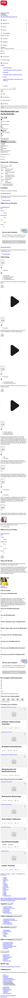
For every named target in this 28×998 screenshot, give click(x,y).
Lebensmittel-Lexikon (8, 943)
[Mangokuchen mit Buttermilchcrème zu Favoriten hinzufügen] (24, 756)
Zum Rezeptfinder (6, 200)
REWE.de (3, 873)
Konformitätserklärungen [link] (8, 983)
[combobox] (7, 89)
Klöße (13, 873)
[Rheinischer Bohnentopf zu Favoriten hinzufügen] (24, 784)
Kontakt (5, 936)
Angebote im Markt (7, 906)
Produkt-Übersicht (7, 922)
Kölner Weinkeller (7, 960)
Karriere (5, 932)
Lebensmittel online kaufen (9, 919)
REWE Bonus (6, 909)
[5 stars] (22, 699)
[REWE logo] (3, 65)
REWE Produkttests (7, 912)
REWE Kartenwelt (7, 957)
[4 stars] (17, 699)
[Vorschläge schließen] (2, 91)
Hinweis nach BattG (7, 980)
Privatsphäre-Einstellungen (9, 979)
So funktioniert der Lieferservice (10, 920)
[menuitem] (14, 20)
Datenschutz (6, 975)
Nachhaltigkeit (6, 930)
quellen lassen (19, 331)
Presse (4, 935)
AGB (4, 974)
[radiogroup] (14, 699)
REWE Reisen (6, 954)
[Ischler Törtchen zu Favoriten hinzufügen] (24, 853)
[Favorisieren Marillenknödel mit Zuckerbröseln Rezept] (5, 118)
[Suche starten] (14, 89)
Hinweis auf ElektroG (8, 982)
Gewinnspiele (6, 911)
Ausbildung (5, 933)
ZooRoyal (5, 959)
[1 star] (3, 699)
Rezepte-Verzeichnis (7, 944)
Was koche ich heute (7, 947)
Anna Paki (3, 586)
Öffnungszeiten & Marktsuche (9, 946)
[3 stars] (13, 699)
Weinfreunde (6, 958)
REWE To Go (6, 956)
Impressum (5, 977)
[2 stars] (8, 699)
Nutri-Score (5, 948)
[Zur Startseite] (5, 8)
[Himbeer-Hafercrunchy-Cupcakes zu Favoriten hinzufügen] (24, 709)
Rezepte (13, 78)
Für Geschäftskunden (7, 923)
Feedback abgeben (14, 242)
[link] (15, 69)
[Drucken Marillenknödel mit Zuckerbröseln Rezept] (2, 118)
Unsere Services (6, 910)
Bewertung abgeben (5, 701)
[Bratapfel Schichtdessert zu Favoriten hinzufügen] (24, 734)
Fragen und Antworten (8, 942)
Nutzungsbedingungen (8, 978)
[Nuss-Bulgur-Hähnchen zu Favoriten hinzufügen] (24, 806)
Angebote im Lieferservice (9, 907)
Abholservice (6, 921)
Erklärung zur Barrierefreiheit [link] (9, 984)
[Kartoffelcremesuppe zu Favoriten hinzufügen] (24, 829)
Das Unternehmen (7, 931)
